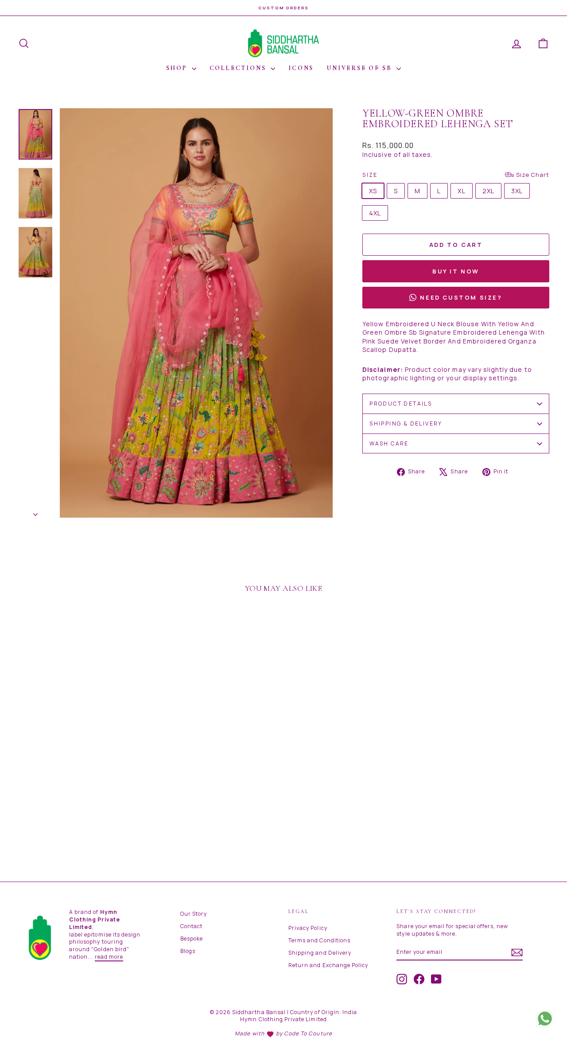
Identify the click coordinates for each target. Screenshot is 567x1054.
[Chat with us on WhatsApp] (545, 1021)
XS (373, 191)
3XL (517, 191)
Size (455, 175)
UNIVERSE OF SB (360, 68)
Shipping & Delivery (406, 423)
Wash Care (389, 443)
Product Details (400, 403)
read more (109, 956)
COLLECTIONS (239, 68)
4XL (375, 213)
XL (461, 191)
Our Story (193, 913)
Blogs (187, 951)
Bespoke (191, 938)
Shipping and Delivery (319, 952)
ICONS (301, 68)
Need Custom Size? (461, 297)
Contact (191, 926)
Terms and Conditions (319, 940)
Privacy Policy (307, 928)
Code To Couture (308, 1033)
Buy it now (455, 271)
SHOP (178, 68)
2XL (488, 191)
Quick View (80, 793)
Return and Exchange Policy (328, 965)
